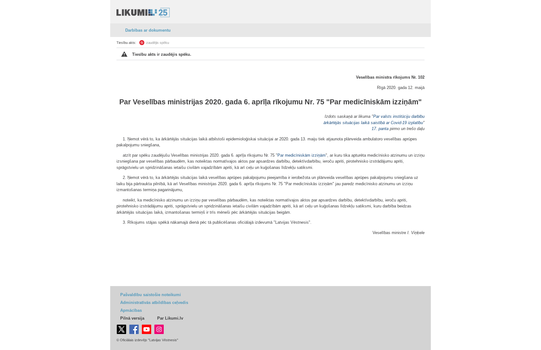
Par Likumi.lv (170, 318)
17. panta (380, 128)
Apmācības (131, 310)
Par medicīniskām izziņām (374, 102)
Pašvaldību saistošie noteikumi (150, 294)
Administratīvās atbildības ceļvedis (154, 302)
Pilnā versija (132, 318)
